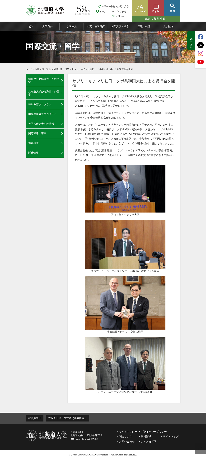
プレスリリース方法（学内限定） (67, 418)
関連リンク (125, 436)
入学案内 (168, 26)
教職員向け (34, 418)
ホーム (29, 69)
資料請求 (146, 436)
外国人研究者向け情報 (41, 123)
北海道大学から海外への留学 (43, 93)
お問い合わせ (122, 16)
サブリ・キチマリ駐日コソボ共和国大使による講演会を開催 (102, 69)
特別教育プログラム (40, 104)
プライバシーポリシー (154, 431)
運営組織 (33, 143)
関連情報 (33, 152)
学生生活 (71, 26)
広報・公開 (144, 26)
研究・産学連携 (96, 26)
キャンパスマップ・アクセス (114, 11)
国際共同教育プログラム (42, 114)
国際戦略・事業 (37, 133)
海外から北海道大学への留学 (43, 80)
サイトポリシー (128, 431)
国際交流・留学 (120, 26)
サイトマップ (170, 436)
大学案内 (47, 26)
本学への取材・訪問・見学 (115, 6)
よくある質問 (148, 441)
